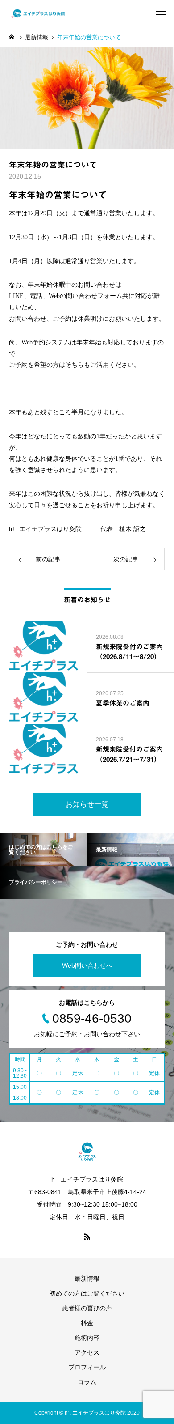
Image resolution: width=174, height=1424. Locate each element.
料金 (87, 1322)
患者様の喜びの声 (87, 1308)
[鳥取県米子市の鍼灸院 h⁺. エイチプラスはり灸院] (38, 13)
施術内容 (87, 1337)
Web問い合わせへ (87, 965)
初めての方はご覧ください (87, 1293)
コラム (87, 1382)
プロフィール (87, 1367)
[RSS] (87, 1236)
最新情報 (87, 1278)
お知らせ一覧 (87, 804)
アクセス (87, 1352)
